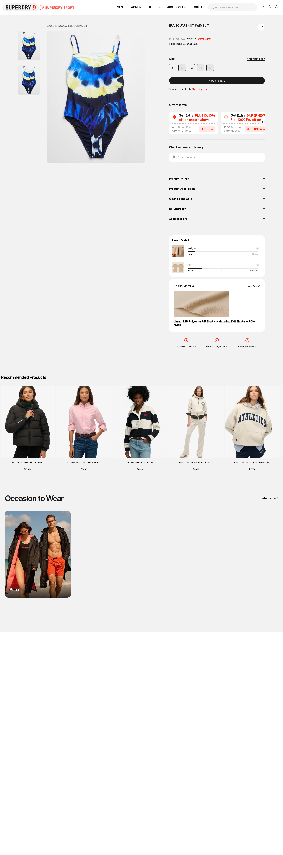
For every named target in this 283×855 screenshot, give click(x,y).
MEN (120, 7)
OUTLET (199, 7)
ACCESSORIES (176, 7)
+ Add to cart (217, 80)
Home (49, 26)
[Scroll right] (262, 122)
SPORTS (154, 7)
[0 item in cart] (270, 7)
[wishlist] (262, 7)
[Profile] (276, 7)
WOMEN (136, 7)
